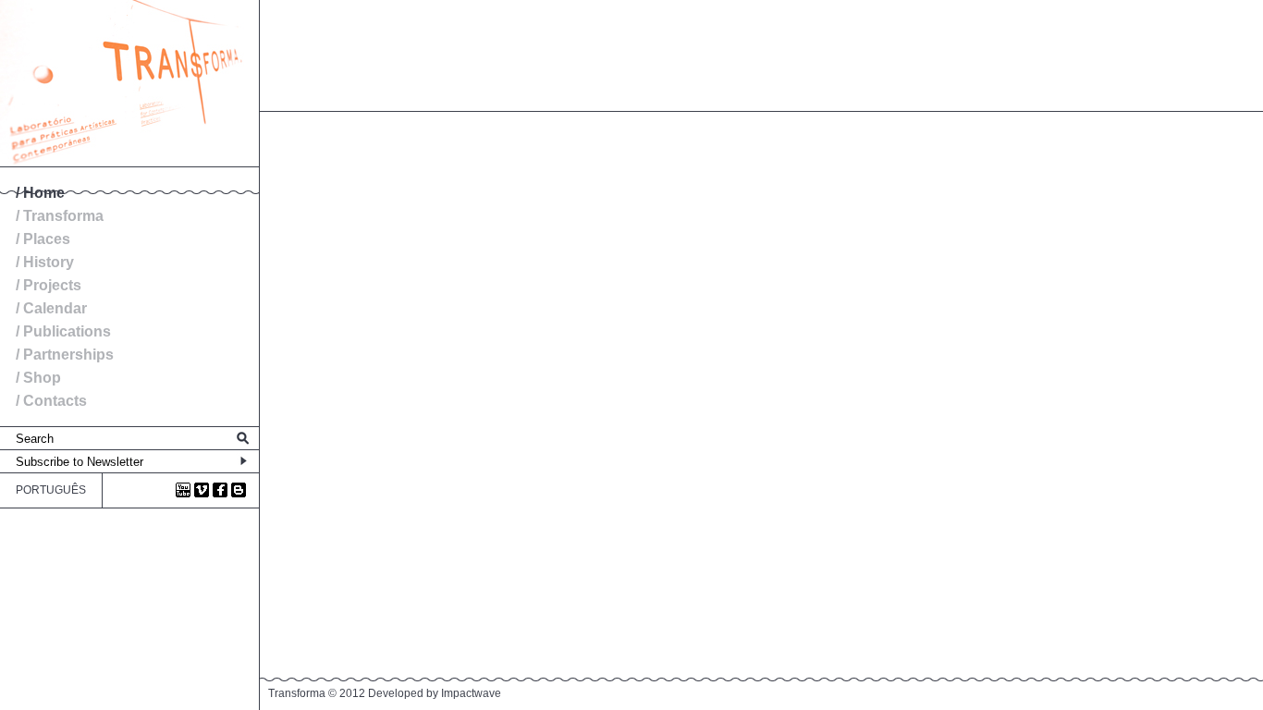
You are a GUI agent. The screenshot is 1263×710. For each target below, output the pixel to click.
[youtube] (183, 490)
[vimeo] (201, 490)
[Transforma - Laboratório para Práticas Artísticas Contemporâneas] (129, 162)
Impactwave (471, 693)
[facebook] (220, 490)
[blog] (238, 490)
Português (51, 490)
